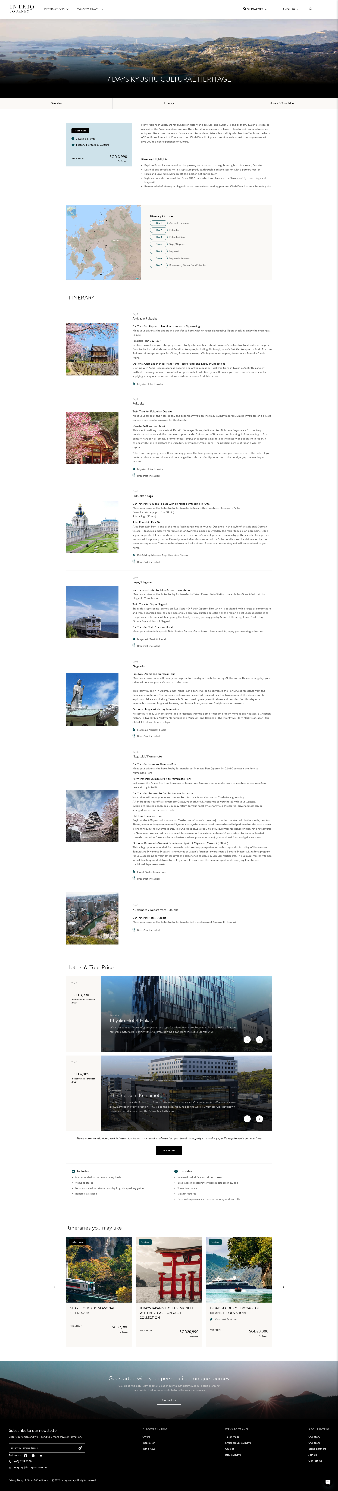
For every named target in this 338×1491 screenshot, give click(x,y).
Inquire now (169, 1150)
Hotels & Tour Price (282, 103)
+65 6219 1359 (139, 1386)
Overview (56, 103)
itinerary (169, 103)
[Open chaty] (328, 1482)
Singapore (255, 9)
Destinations (54, 9)
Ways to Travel (88, 9)
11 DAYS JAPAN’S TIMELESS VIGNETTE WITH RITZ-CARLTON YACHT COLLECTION (167, 1313)
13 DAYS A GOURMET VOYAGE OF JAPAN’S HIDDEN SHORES (234, 1310)
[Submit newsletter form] (80, 1448)
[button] (247, 1039)
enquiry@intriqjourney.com (182, 1386)
